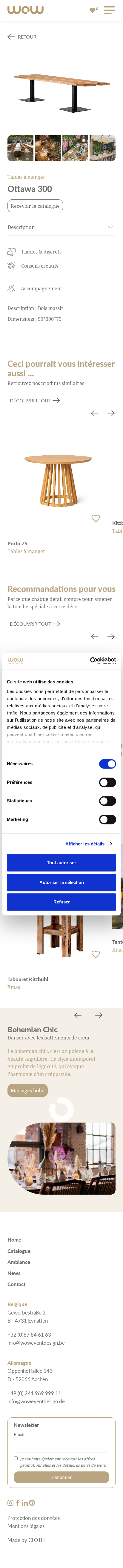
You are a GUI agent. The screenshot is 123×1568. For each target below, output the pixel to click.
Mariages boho (27, 1090)
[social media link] (11, 1503)
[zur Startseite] (25, 10)
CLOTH (36, 1539)
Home (14, 1239)
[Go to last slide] (94, 414)
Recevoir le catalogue (35, 206)
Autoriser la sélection (61, 882)
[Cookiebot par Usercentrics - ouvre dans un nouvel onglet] (90, 661)
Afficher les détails (85, 843)
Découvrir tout (30, 400)
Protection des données (33, 1517)
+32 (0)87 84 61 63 (29, 1334)
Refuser (61, 901)
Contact (16, 1284)
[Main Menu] (108, 11)
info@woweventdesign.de (36, 1401)
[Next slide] (111, 414)
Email (19, 1434)
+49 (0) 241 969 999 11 (34, 1393)
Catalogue (18, 1250)
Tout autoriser (61, 862)
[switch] (107, 782)
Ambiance (18, 1261)
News (14, 1273)
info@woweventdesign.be (36, 1342)
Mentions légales (25, 1525)
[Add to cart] (95, 518)
